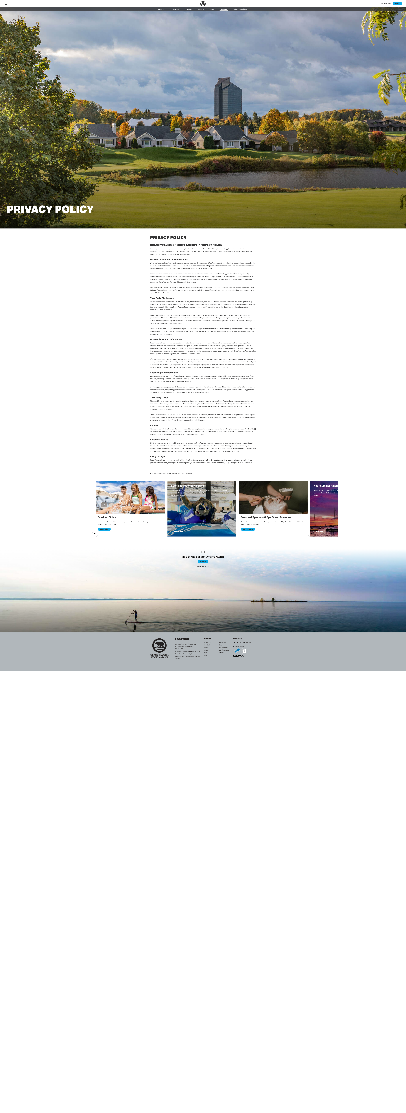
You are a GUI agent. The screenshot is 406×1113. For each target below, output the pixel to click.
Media (206, 650)
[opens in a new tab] (237, 650)
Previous (95, 534)
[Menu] (6, 3)
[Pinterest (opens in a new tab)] (237, 642)
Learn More (177, 532)
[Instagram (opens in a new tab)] (249, 642)
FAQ (205, 655)
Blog (220, 645)
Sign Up (203, 561)
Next (311, 534)
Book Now (103, 529)
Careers (206, 647)
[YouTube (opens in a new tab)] (243, 642)
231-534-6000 (179, 649)
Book (397, 3)
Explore (318, 532)
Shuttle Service (224, 650)
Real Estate (222, 642)
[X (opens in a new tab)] (240, 642)
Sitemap (221, 652)
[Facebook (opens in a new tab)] (234, 642)
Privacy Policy (205, 566)
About (206, 652)
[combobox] (191, 9)
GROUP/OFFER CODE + (240, 9)
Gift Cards (207, 645)
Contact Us (207, 642)
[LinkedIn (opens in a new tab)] (246, 642)
